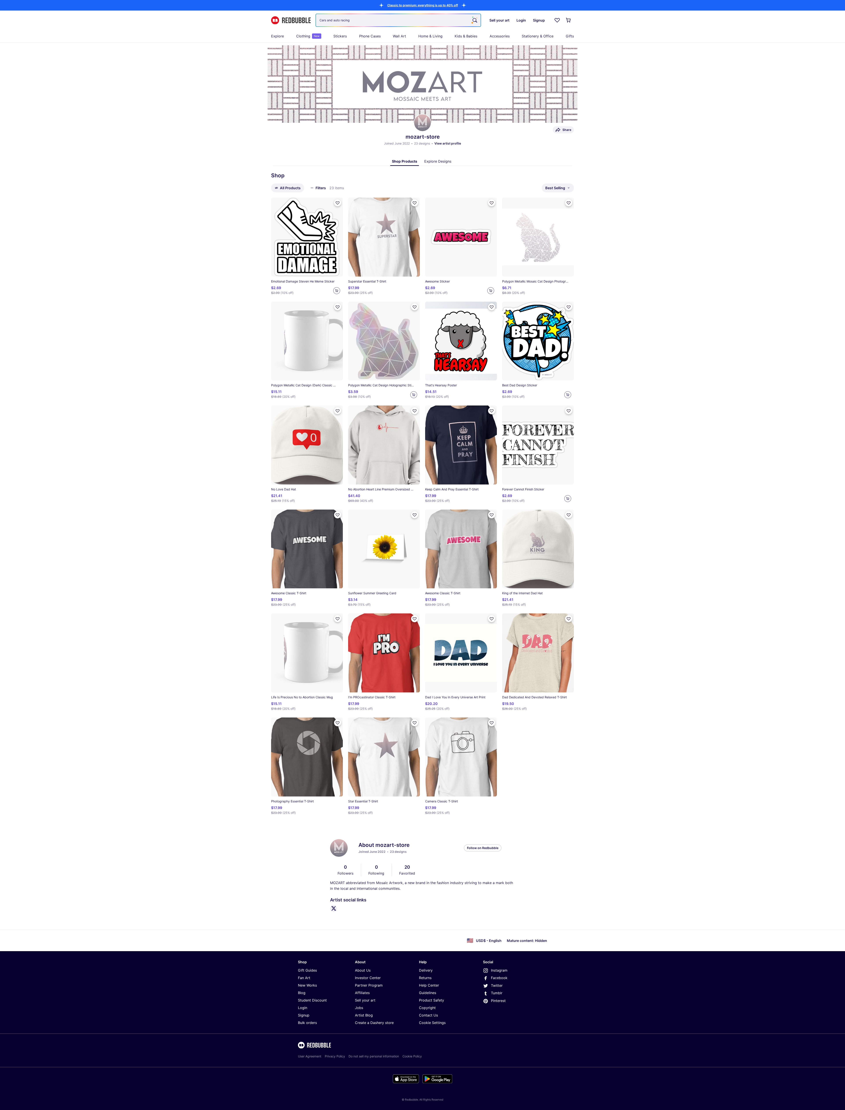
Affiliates (362, 993)
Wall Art (399, 36)
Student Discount (312, 1000)
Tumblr (496, 993)
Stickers (340, 36)
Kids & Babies (466, 36)
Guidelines (427, 993)
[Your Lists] (557, 20)
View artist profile (447, 143)
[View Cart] (568, 20)
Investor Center (368, 978)
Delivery (426, 970)
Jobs (359, 1007)
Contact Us (428, 1015)
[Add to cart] (336, 290)
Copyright (427, 1007)
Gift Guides (307, 970)
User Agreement (309, 1056)
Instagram (499, 970)
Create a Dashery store (374, 1022)
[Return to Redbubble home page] (291, 20)
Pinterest (498, 1000)
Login (302, 1007)
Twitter (497, 985)
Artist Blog (364, 1015)
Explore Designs (437, 161)
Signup (303, 1015)
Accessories (500, 36)
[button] (422, 5)
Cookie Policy (412, 1056)
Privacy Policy (335, 1056)
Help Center (429, 985)
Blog (301, 993)
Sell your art (365, 1000)
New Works (307, 985)
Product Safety (431, 1000)
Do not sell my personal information (374, 1056)
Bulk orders (307, 1022)
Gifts (570, 36)
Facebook (499, 978)
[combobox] (398, 20)
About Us (363, 970)
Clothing (308, 36)
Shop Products (404, 161)
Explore (277, 36)
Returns (425, 978)
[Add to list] (337, 202)
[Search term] (474, 20)
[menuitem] (277, 36)
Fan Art (304, 978)
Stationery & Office (537, 36)
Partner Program (369, 985)
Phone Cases (370, 36)
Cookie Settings (432, 1023)
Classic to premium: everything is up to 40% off (422, 5)
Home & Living (430, 36)
